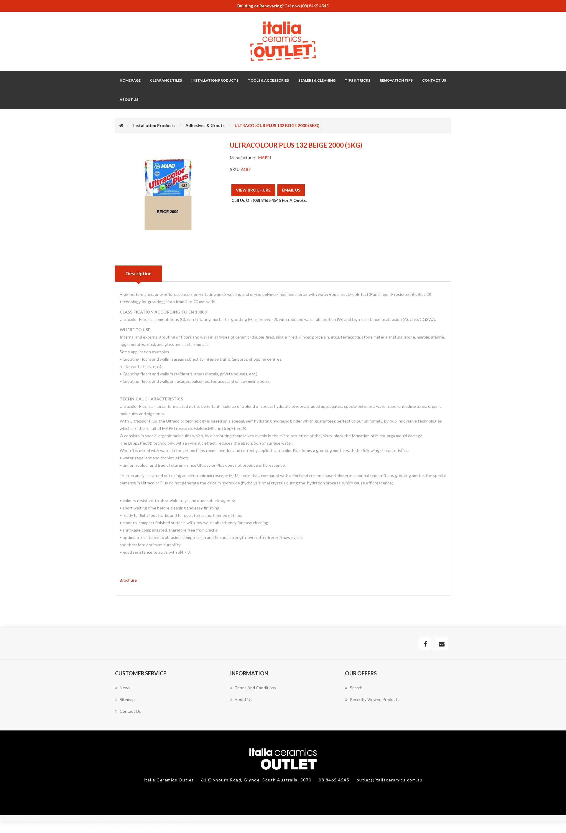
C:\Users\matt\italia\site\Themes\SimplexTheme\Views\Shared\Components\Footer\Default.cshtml (98, 824)
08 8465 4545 (335, 779)
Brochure (128, 580)
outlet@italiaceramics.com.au (390, 779)
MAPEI (264, 157)
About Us (129, 99)
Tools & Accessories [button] (268, 80)
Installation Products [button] (214, 80)
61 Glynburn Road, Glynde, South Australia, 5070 (257, 779)
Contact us (130, 711)
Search (356, 687)
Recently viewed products (374, 699)
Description (139, 273)
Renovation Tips (396, 80)
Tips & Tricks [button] (357, 80)
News (125, 687)
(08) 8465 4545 (315, 5)
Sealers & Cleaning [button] (316, 80)
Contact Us (434, 80)
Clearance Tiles (166, 80)
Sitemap (127, 699)
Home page (130, 80)
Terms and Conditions (255, 687)
